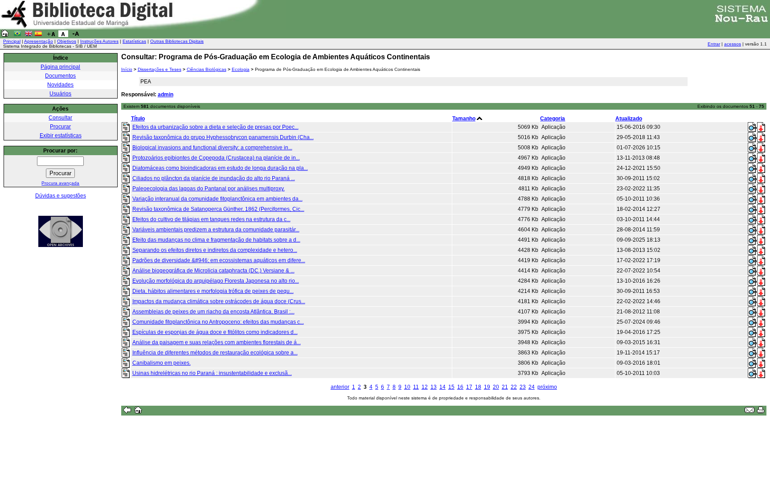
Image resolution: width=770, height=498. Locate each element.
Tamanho (463, 118)
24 (531, 387)
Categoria (552, 118)
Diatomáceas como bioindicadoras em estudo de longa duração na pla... (220, 168)
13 (433, 387)
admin (165, 94)
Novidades (60, 85)
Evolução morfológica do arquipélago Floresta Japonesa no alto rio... (215, 281)
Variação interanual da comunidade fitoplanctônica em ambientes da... (217, 199)
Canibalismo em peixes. (161, 363)
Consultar (60, 118)
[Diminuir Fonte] (76, 35)
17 (469, 387)
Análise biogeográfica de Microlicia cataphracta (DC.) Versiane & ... (213, 271)
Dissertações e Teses (159, 69)
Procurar (60, 126)
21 (505, 387)
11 (416, 387)
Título (138, 118)
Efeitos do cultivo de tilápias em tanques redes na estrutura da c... (211, 219)
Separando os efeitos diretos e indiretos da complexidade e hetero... (214, 250)
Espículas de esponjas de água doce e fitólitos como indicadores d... (215, 332)
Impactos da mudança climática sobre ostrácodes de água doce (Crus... (218, 301)
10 (407, 387)
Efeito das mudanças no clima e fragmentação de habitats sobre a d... (216, 240)
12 (425, 387)
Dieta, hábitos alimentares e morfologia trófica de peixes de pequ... (213, 291)
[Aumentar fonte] (51, 35)
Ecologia (241, 69)
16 (460, 387)
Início (126, 69)
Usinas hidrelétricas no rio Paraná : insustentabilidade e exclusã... (212, 373)
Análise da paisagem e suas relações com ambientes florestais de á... (216, 342)
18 (478, 387)
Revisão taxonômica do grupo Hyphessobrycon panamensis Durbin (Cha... (223, 137)
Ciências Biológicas (206, 69)
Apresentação (38, 41)
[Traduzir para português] (17, 35)
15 (451, 387)
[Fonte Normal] (63, 35)
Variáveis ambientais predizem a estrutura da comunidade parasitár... (215, 229)
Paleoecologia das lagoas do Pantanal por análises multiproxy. (208, 188)
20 (496, 387)
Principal (11, 41)
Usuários (60, 94)
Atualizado (628, 118)
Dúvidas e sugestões (60, 196)
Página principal (60, 67)
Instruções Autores (99, 41)
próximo (547, 387)
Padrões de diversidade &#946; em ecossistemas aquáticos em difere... (218, 260)
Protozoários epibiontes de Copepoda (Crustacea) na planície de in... (216, 158)
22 (514, 387)
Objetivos (66, 41)
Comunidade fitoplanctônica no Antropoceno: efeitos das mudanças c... (218, 322)
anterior (340, 387)
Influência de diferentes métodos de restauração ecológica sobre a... (215, 353)
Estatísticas (134, 41)
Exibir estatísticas (61, 135)
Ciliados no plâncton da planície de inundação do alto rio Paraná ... (213, 178)
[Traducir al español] (38, 35)
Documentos (60, 76)
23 (523, 387)
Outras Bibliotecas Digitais (177, 41)
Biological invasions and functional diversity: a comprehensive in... (212, 147)
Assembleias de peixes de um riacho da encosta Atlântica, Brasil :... (213, 312)
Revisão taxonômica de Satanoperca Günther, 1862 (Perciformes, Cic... (218, 209)
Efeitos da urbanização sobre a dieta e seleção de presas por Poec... (215, 127)
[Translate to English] (28, 35)
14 (442, 387)
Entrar (714, 43)
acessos (732, 43)
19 (487, 387)
